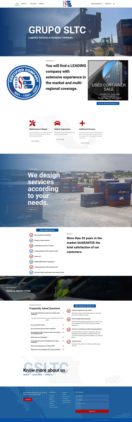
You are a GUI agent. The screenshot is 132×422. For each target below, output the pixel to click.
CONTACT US (108, 3)
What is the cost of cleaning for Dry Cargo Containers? (46, 349)
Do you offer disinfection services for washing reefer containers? (45, 313)
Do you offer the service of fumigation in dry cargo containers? (45, 341)
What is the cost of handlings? (39, 337)
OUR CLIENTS (33, 3)
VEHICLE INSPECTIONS (96, 3)
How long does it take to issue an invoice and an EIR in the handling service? (46, 333)
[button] (47, 313)
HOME (17, 3)
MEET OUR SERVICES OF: (11, 287)
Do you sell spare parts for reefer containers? (43, 328)
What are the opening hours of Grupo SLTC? (43, 346)
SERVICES (41, 3)
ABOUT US (23, 3)
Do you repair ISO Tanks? (38, 325)
